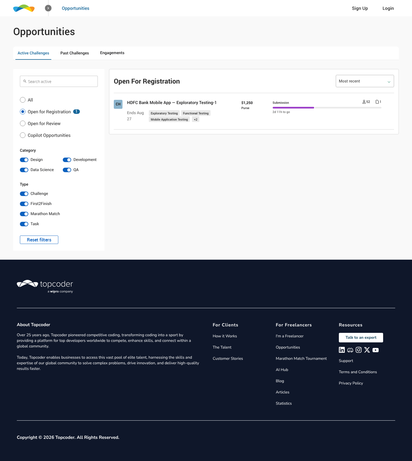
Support (346, 360)
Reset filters (39, 240)
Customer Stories (228, 358)
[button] (48, 8)
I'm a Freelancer (290, 336)
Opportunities (75, 8)
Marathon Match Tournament (301, 358)
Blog (280, 381)
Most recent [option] (349, 81)
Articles (282, 392)
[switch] (37, 159)
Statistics (284, 403)
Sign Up (360, 8)
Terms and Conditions (358, 372)
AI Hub (282, 369)
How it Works (225, 336)
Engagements (112, 53)
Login (388, 8)
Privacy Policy (351, 383)
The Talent (222, 347)
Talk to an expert (361, 337)
